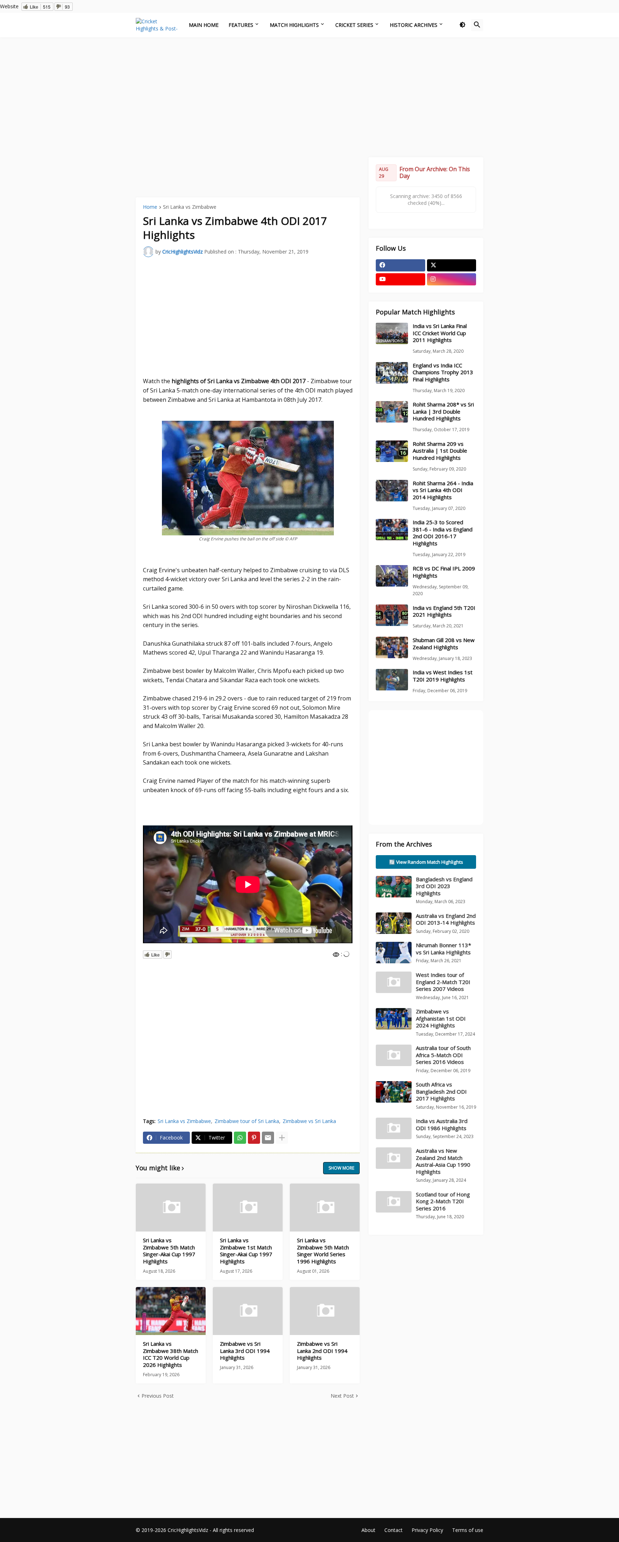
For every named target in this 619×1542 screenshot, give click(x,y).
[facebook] (400, 265)
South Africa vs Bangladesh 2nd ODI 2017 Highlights (441, 1091)
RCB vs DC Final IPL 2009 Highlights (444, 572)
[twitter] (451, 265)
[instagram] (451, 279)
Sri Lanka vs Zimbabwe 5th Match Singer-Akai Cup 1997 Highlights (169, 1251)
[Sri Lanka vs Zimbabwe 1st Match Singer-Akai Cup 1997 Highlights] (248, 1208)
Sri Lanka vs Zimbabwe (189, 207)
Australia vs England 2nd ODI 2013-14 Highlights (446, 919)
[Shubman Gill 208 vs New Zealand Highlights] (392, 647)
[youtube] (400, 279)
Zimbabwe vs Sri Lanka (309, 1121)
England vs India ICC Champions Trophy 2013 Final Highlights (443, 372)
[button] (462, 25)
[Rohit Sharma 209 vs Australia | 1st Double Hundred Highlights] (392, 451)
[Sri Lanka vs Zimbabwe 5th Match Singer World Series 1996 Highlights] (325, 1208)
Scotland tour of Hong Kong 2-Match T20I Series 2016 (443, 1201)
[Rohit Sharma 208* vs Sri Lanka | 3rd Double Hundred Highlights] (392, 412)
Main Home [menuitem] (204, 24)
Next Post (342, 1395)
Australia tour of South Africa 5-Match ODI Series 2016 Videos (443, 1054)
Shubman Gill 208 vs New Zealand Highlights (444, 644)
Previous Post (157, 1395)
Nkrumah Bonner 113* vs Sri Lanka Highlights (443, 948)
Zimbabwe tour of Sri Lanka (247, 1121)
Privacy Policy (427, 1530)
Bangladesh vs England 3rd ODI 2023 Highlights (444, 886)
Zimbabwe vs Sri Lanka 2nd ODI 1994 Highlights (322, 1350)
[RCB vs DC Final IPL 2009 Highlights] (392, 576)
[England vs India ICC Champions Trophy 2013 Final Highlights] (392, 373)
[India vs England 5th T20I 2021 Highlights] (392, 615)
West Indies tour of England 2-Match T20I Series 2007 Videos (443, 981)
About (368, 1530)
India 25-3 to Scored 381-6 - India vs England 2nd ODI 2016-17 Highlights (442, 533)
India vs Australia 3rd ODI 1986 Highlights (441, 1124)
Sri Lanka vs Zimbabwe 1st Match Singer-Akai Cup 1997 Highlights (246, 1251)
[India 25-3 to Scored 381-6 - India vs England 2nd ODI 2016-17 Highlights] (392, 529)
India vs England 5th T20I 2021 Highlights (444, 611)
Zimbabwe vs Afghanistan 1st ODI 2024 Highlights (441, 1018)
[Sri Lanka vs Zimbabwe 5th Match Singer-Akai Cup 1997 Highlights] (171, 1208)
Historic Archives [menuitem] (413, 24)
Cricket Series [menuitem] (354, 24)
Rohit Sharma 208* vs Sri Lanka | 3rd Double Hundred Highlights (443, 411)
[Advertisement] (309, 96)
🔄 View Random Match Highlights (426, 862)
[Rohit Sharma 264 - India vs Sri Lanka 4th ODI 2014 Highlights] (392, 490)
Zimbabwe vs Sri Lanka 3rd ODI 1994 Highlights (245, 1350)
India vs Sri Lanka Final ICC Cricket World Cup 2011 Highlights (440, 333)
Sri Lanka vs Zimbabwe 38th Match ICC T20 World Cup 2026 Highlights (170, 1354)
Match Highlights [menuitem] (294, 24)
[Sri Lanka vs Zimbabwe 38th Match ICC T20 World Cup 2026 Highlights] (171, 1311)
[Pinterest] (254, 1138)
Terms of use (467, 1530)
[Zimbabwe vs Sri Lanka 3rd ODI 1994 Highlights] (248, 1311)
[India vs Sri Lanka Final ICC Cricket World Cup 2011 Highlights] (392, 333)
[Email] (268, 1138)
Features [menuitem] (241, 24)
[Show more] (282, 1138)
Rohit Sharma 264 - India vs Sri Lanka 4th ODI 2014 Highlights (443, 490)
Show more (341, 1168)
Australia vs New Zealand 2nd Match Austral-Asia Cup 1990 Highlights (443, 1161)
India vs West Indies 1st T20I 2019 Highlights (442, 676)
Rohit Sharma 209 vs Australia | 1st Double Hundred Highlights (440, 450)
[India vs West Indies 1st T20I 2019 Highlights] (392, 679)
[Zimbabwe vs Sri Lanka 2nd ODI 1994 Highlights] (325, 1311)
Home (150, 207)
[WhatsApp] (240, 1138)
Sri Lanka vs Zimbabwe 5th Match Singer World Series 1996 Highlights (323, 1251)
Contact (393, 1530)
